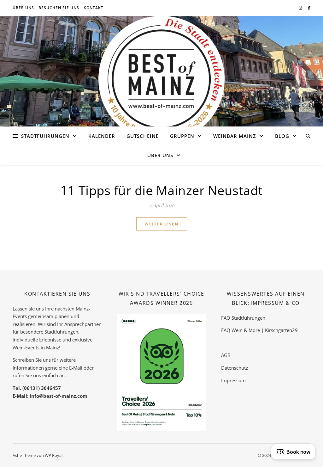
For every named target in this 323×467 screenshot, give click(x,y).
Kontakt (93, 7)
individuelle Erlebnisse (37, 339)
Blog (282, 136)
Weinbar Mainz (234, 136)
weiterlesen (161, 224)
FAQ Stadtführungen (243, 318)
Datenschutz (234, 368)
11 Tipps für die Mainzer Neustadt (161, 190)
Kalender (101, 136)
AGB (226, 355)
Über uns (23, 7)
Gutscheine (142, 136)
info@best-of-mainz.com (58, 396)
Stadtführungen (45, 136)
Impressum (233, 380)
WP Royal (53, 455)
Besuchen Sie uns (58, 7)
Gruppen (182, 136)
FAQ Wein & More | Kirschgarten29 (259, 330)
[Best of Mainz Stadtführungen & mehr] (161, 79)
